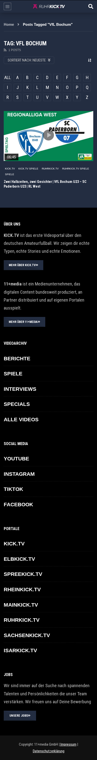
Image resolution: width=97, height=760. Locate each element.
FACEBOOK (18, 504)
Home (9, 24)
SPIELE (9, 174)
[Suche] (91, 6)
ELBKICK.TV (19, 559)
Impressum (68, 744)
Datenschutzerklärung (48, 751)
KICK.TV (10, 168)
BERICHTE (17, 358)
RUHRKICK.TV (50, 168)
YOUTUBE (16, 458)
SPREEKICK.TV (23, 574)
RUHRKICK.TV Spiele (75, 168)
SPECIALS (17, 404)
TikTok (13, 489)
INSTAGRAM (19, 474)
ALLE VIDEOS (21, 419)
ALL (7, 77)
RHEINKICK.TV (22, 589)
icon (48, 135)
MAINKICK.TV (21, 605)
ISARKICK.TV (20, 650)
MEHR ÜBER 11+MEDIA (23, 322)
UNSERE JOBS (18, 715)
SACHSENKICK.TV (27, 635)
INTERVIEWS (20, 389)
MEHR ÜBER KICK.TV (22, 265)
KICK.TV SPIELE (28, 168)
